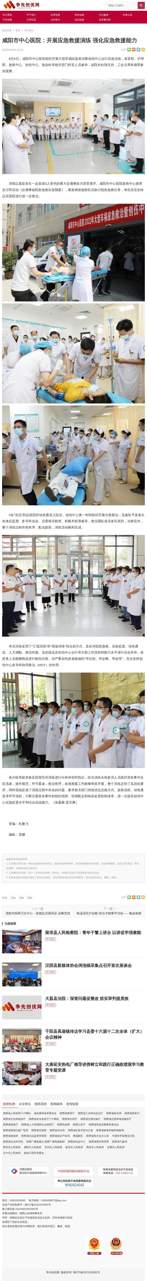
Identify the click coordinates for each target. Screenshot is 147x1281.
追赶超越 (79, 19)
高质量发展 (105, 19)
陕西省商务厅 (132, 1113)
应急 (13, 897)
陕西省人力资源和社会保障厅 (37, 1124)
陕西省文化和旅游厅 (14, 1119)
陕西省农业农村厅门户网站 (44, 1119)
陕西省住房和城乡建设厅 (117, 1119)
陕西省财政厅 (10, 1124)
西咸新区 (78, 1135)
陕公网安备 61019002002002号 (20, 1209)
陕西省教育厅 (67, 1113)
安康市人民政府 (116, 1147)
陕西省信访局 (57, 1130)
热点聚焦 (7, 14)
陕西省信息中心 (77, 1141)
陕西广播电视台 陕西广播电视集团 (45, 1141)
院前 (29, 897)
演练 (21, 897)
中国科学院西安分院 (123, 1135)
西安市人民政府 (12, 1147)
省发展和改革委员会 (45, 1113)
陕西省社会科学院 (13, 1141)
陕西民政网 (63, 1124)
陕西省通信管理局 (99, 1141)
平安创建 (7, 19)
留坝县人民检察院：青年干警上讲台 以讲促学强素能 (93, 932)
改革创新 (55, 14)
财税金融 (79, 14)
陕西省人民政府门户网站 (17, 1113)
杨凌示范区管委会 (34, 1152)
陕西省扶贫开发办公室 (80, 1130)
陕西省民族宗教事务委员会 (104, 1124)
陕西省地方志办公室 (97, 1135)
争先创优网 (53, 1272)
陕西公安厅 (79, 1124)
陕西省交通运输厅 (90, 1119)
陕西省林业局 (113, 1113)
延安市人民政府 (74, 1147)
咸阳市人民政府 (32, 1147)
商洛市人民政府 (95, 1147)
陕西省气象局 (119, 1141)
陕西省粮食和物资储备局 (110, 1130)
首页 (18, 30)
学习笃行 (31, 14)
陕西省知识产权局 (60, 1135)
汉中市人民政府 (12, 1152)
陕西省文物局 (38, 1130)
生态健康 (103, 14)
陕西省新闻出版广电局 (15, 1130)
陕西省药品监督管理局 (33, 1135)
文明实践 (31, 19)
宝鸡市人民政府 (53, 1147)
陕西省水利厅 (69, 1119)
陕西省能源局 (10, 1135)
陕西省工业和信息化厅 (90, 1113)
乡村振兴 (55, 19)
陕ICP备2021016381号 (38, 1204)
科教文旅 (127, 14)
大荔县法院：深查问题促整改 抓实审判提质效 (87, 998)
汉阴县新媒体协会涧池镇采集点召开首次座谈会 (88, 965)
